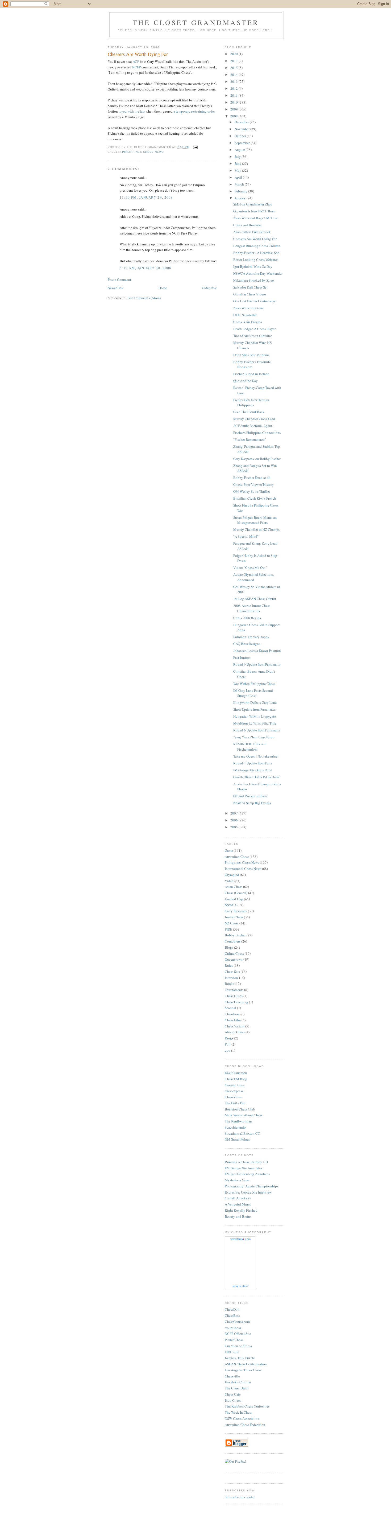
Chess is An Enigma (247, 321)
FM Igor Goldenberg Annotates (247, 1173)
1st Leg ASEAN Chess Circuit (254, 598)
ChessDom (232, 1309)
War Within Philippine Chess (254, 683)
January (241, 198)
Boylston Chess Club (240, 1109)
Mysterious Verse (237, 1180)
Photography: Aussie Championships (251, 1186)
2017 (234, 60)
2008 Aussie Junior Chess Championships (251, 608)
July (238, 156)
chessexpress (234, 1090)
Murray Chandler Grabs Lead (254, 418)
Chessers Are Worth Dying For (255, 238)
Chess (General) (236, 892)
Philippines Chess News (143, 151)
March (240, 184)
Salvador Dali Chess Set (250, 287)
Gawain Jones (234, 1085)
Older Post (209, 287)
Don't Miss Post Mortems (251, 354)
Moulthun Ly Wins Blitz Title (254, 723)
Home (163, 287)
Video (229, 880)
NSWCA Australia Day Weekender (257, 273)
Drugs (229, 1038)
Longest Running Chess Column (256, 245)
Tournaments (234, 989)
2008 (234, 116)
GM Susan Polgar (237, 1139)
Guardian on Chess (238, 1345)
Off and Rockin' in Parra (250, 795)
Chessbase (232, 1013)
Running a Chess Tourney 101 (246, 1161)
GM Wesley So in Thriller (251, 491)
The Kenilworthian (238, 1121)
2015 (234, 67)
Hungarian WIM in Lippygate (254, 716)
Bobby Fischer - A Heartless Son (256, 252)
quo (227, 1050)
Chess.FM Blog (236, 1078)
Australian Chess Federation (245, 1424)
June (238, 163)
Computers (232, 941)
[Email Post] (195, 147)
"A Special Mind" (246, 536)
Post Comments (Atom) (144, 297)
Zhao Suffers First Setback (252, 231)
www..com (240, 1239)
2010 (234, 102)
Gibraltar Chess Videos (249, 294)
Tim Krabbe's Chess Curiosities (247, 1406)
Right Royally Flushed (241, 1210)
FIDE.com (232, 1352)
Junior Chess (234, 917)
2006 (234, 820)
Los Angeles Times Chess (243, 1370)
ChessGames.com (237, 1321)
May (238, 170)
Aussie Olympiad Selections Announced (253, 577)
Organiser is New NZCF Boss (254, 211)
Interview (231, 977)
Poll (228, 1044)
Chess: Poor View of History (253, 484)
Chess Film (233, 1020)
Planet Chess (234, 1339)
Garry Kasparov (236, 910)
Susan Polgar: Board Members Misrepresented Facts (255, 520)
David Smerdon (236, 1072)
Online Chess (234, 953)
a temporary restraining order (194, 111)
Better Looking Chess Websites (255, 259)
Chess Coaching (236, 1001)
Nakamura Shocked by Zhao (253, 280)
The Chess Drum (236, 1388)
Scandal (230, 1007)
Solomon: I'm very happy (251, 636)
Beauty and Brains (238, 1216)
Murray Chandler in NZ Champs (256, 529)
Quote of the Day (245, 380)
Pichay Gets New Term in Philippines (251, 402)
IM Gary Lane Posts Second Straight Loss (253, 693)
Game (229, 850)
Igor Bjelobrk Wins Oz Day (252, 266)
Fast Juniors (241, 657)
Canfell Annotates (238, 1198)
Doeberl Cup (234, 898)
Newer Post (116, 287)
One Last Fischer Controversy (254, 301)
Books (229, 983)
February (241, 191)
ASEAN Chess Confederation (246, 1363)
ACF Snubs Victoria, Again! (253, 425)
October (241, 135)
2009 (234, 109)
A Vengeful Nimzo (238, 1204)
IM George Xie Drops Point (252, 770)
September (243, 142)
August (240, 149)
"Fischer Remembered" (249, 439)
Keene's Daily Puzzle (240, 1357)
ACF (136, 61)
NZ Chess (232, 923)
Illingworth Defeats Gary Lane (255, 702)
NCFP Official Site (238, 1333)
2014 (234, 74)
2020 (234, 53)
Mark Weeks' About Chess (243, 1115)
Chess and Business (247, 225)
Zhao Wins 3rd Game (248, 308)
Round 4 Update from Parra (252, 763)
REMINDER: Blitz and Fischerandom (250, 747)
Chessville (232, 1376)
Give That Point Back (248, 411)
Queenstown (234, 959)
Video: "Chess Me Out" (250, 567)
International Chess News (243, 868)
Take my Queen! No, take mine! (255, 756)
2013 (234, 81)
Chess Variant (234, 1026)
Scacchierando (235, 1127)
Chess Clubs (234, 995)
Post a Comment (119, 279)
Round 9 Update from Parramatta (256, 664)
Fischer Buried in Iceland (251, 373)
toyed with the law (132, 111)
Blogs (229, 947)
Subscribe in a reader (240, 1497)
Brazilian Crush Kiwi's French (254, 498)
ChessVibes (233, 1097)
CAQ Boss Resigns (246, 643)
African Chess (235, 1032)
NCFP (136, 67)
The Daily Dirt (235, 1103)
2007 (234, 813)
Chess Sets (232, 971)
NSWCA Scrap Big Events (252, 802)
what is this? (240, 1286)
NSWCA (231, 905)
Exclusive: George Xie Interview (248, 1192)
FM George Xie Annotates (243, 1168)
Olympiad (232, 874)
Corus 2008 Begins (247, 617)
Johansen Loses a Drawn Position (257, 650)
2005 (234, 827)
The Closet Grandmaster (196, 22)
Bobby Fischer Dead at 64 (252, 477)
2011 (234, 95)
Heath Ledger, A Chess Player (254, 328)
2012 (234, 88)
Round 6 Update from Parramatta (256, 730)
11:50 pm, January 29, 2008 (146, 197)
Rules (229, 965)
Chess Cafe (233, 1394)
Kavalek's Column (238, 1382)
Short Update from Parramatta (254, 709)
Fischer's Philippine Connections (257, 432)
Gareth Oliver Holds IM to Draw (256, 777)
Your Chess (233, 1327)
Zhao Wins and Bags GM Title (255, 218)
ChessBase (232, 1315)
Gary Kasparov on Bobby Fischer (257, 458)
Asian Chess (233, 886)
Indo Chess (233, 1400)
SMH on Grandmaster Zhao (252, 204)
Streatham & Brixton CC (242, 1133)
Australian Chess (237, 856)
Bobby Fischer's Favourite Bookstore (252, 364)
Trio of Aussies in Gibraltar (252, 335)
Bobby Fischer (235, 935)
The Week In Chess (238, 1412)
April (239, 177)
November (242, 128)
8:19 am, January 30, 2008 (146, 267)
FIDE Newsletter (245, 314)
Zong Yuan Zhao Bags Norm (253, 737)
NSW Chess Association (242, 1418)
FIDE (228, 929)
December (242, 122)
